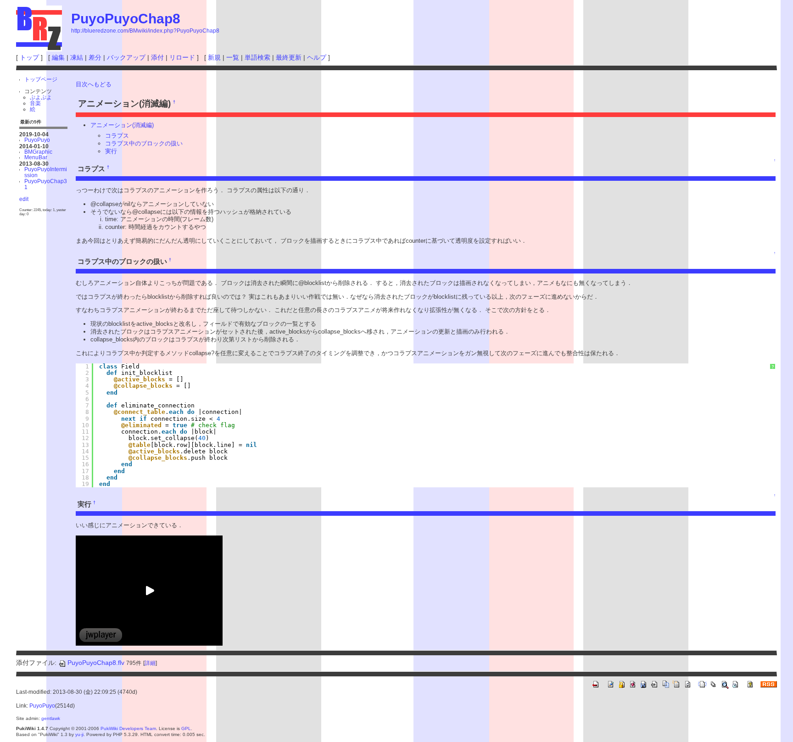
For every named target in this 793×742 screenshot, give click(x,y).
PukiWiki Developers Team (128, 728)
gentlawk (50, 718)
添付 (157, 57)
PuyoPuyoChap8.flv (95, 662)
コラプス (117, 135)
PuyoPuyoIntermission (45, 172)
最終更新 (289, 57)
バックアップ (126, 57)
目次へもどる (94, 84)
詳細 (150, 663)
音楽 (35, 103)
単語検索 (257, 57)
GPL (186, 728)
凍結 (76, 57)
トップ (29, 57)
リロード (182, 57)
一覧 (232, 57)
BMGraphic (38, 152)
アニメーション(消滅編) (122, 125)
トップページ (40, 79)
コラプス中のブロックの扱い (144, 143)
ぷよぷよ (41, 97)
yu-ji (79, 734)
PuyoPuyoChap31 (45, 184)
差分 (95, 57)
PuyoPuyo (37, 140)
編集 (58, 57)
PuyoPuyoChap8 (125, 18)
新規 (214, 57)
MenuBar (35, 157)
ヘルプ (316, 57)
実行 (111, 151)
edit (23, 199)
